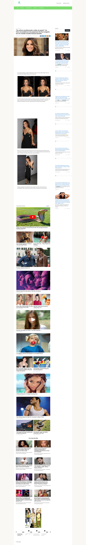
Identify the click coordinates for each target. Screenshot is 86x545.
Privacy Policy (59, 3)
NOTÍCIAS (22, 7)
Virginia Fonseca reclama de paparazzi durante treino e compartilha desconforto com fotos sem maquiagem (41, 450)
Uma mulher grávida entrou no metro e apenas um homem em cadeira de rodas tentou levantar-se (62, 166)
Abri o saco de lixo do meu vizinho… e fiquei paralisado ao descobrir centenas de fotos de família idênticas (62, 149)
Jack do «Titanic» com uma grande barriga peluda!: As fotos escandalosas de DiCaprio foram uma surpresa (62, 132)
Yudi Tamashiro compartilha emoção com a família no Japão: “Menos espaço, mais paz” (42, 466)
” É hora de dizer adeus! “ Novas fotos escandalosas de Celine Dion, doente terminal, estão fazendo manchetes (62, 62)
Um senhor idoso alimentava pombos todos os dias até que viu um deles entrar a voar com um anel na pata (62, 115)
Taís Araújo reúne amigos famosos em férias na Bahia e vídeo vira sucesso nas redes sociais (23, 449)
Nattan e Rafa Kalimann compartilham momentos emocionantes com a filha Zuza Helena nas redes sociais (24, 482)
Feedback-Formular (66, 3)
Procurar (56, 28)
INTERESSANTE (28, 7)
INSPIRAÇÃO (41, 7)
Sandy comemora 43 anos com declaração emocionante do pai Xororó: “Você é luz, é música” (41, 482)
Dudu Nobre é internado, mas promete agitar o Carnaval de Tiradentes (24, 466)
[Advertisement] (43, 18)
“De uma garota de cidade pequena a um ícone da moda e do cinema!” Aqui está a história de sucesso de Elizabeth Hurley (62, 184)
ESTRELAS (35, 7)
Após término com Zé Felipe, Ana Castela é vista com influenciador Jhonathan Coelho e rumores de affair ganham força (24, 499)
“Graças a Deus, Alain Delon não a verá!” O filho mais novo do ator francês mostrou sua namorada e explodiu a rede (62, 97)
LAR (17, 7)
